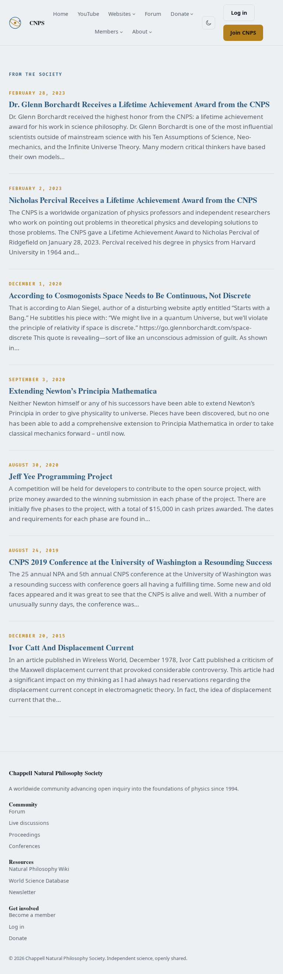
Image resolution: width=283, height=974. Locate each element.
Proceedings (24, 834)
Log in (239, 12)
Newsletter (22, 892)
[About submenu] (150, 31)
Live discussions (29, 822)
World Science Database (39, 880)
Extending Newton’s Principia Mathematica (83, 390)
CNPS (37, 22)
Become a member (32, 914)
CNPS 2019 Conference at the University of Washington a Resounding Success (140, 562)
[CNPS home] (15, 23)
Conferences (24, 846)
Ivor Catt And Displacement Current (71, 647)
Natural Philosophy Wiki (39, 868)
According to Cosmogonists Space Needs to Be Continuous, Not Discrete (130, 295)
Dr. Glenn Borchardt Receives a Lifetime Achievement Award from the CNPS (139, 104)
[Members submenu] (121, 31)
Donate (18, 938)
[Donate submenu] (191, 13)
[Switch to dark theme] (208, 22)
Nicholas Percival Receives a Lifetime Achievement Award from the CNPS (133, 200)
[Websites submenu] (134, 13)
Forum (17, 811)
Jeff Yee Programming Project (60, 476)
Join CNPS (243, 32)
